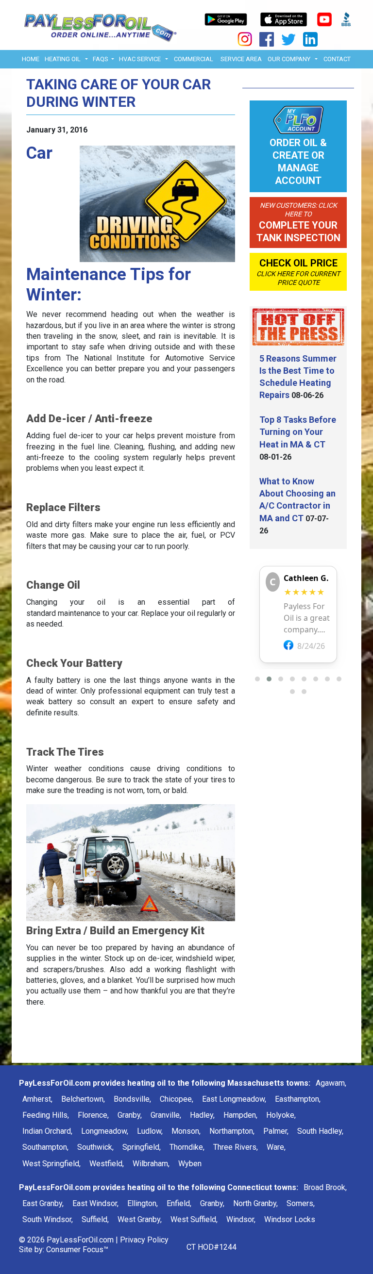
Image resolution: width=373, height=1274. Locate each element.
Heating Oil (63, 59)
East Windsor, (95, 1203)
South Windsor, (47, 1219)
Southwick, (95, 1147)
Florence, (93, 1115)
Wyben (190, 1163)
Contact (337, 59)
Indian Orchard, (47, 1131)
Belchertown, (83, 1099)
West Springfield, (51, 1163)
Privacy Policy (144, 1239)
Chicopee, (176, 1099)
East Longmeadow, (234, 1099)
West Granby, (140, 1219)
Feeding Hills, (45, 1115)
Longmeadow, (104, 1131)
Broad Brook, (325, 1187)
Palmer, (275, 1131)
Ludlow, (150, 1131)
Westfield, (106, 1163)
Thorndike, (187, 1147)
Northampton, (231, 1131)
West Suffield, (194, 1219)
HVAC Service (140, 59)
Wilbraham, (151, 1163)
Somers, (301, 1203)
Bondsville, (132, 1099)
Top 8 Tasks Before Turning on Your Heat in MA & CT (297, 431)
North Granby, (255, 1203)
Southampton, (45, 1147)
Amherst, (37, 1099)
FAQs (100, 59)
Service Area (241, 59)
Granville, (166, 1115)
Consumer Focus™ (77, 1249)
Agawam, (331, 1083)
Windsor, (240, 1219)
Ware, (276, 1147)
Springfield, (141, 1147)
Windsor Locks (289, 1219)
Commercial (193, 59)
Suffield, (95, 1219)
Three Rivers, (235, 1147)
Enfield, (179, 1203)
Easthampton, (298, 1099)
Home (30, 59)
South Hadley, (320, 1131)
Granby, (130, 1115)
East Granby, (43, 1203)
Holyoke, (281, 1115)
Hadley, (202, 1115)
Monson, (186, 1131)
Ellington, (142, 1203)
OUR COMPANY (289, 59)
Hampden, (240, 1115)
